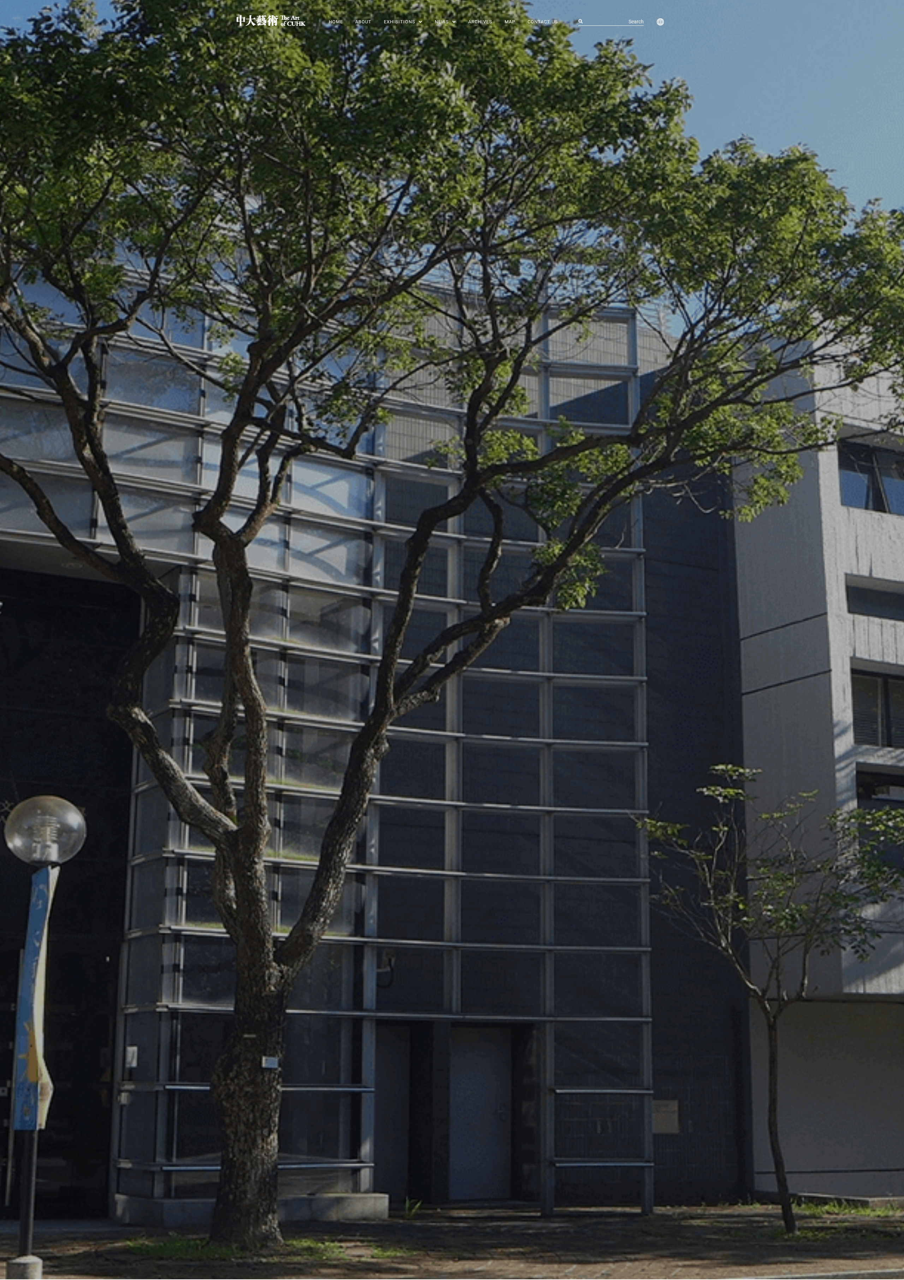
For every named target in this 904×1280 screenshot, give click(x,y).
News (442, 21)
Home (336, 21)
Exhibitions (399, 21)
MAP (510, 21)
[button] (403, 21)
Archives (480, 21)
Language (659, 22)
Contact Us (543, 21)
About (363, 21)
